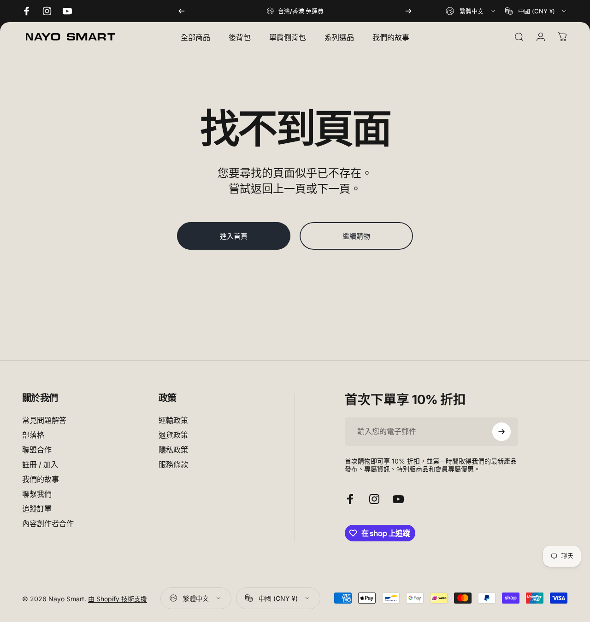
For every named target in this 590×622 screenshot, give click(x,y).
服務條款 (173, 464)
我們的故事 (40, 479)
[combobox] (471, 11)
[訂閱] (501, 431)
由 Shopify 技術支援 (117, 598)
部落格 (33, 435)
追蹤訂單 (37, 509)
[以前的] (181, 11)
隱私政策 (173, 450)
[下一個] (408, 11)
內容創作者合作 (48, 523)
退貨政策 (173, 435)
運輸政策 (173, 420)
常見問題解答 (44, 420)
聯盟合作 (37, 450)
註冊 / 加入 (40, 464)
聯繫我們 (37, 494)
